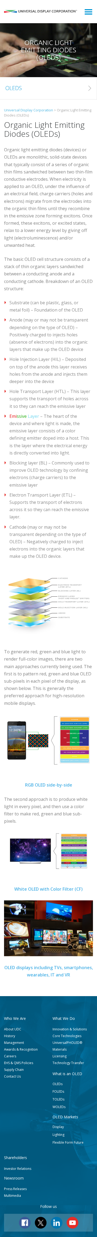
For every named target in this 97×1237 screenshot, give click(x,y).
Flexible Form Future (68, 1142)
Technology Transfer (68, 1063)
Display (58, 1127)
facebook (25, 1223)
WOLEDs (59, 1107)
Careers (10, 1056)
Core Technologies (67, 1036)
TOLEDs (58, 1099)
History (9, 1036)
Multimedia (12, 1195)
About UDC (12, 1029)
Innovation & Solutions (70, 1029)
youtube (72, 1223)
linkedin (56, 1223)
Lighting (58, 1134)
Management (14, 1042)
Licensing (60, 1056)
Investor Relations (17, 1168)
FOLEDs (58, 1091)
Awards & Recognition (21, 1049)
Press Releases (15, 1189)
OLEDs (58, 1084)
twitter (40, 1223)
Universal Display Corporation (40, 11)
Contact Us (12, 1076)
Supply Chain (14, 1069)
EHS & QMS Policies (18, 1063)
